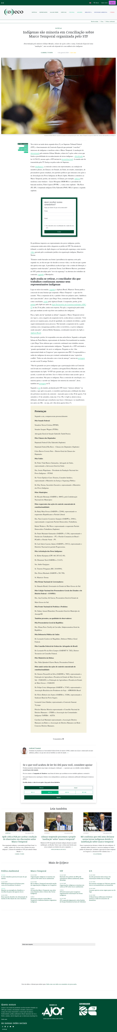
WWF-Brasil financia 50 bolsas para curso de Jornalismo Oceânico (12, 884)
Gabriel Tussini (47, 52)
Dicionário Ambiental (100, 12)
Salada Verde (54, 12)
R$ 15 (33, 792)
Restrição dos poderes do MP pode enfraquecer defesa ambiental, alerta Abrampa (71, 878)
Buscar (97, 3)
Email (46, 218)
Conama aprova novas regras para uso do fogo (102, 891)
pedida (33, 304)
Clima (101, 21)
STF (27, 152)
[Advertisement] (102, 415)
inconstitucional (67, 159)
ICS (27, 146)
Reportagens (43, 12)
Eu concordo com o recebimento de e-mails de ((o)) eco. (60, 227)
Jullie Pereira (97, 854)
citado (46, 301)
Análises (79, 12)
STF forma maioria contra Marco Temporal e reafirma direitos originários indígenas (44, 900)
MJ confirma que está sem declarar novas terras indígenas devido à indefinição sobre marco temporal (97, 839)
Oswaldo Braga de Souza (58, 849)
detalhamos (39, 166)
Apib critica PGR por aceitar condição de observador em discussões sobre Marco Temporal (19, 839)
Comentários (57, 739)
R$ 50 (67, 792)
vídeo (32, 252)
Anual (75, 788)
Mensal (41, 788)
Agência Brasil (36, 333)
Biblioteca (88, 12)
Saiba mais (4, 1019)
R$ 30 (50, 792)
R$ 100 (84, 792)
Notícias (34, 12)
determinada (35, 153)
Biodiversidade (94, 21)
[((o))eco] (14, 12)
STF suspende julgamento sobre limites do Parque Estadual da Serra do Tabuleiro (73, 901)
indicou (77, 178)
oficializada (79, 156)
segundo (41, 274)
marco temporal (24, 148)
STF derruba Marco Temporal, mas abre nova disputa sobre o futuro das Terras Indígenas (43, 891)
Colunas (71, 12)
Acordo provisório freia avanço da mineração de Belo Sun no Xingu (100, 877)
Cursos (112, 12)
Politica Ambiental (110, 21)
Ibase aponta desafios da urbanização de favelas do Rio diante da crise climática (14, 897)
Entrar (4, 1029)
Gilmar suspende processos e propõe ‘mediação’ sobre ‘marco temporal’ (58, 838)
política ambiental (24, 150)
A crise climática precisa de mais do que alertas (14, 877)
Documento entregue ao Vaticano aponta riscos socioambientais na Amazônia (102, 884)
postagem (81, 358)
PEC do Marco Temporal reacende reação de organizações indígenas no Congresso (44, 884)
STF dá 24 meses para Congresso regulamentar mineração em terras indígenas (71, 893)
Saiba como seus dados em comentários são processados (61, 984)
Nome (46, 211)
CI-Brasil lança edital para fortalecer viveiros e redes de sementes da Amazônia (100, 898)
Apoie (112, 2)
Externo (47, 833)
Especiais (63, 12)
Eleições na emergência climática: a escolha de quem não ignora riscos (12, 891)
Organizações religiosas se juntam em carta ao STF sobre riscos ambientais (43, 877)
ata (39, 388)
